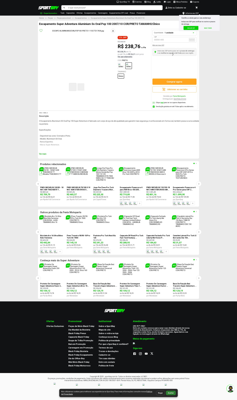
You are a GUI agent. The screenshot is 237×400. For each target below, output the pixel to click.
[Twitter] (153, 354)
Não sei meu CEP (158, 45)
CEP (155, 37)
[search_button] (64, 7)
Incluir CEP (191, 28)
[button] (72, 87)
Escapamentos (90, 13)
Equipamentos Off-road (118, 13)
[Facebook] (136, 354)
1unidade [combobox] (169, 33)
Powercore (141, 13)
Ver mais (42, 154)
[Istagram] (142, 354)
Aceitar (171, 393)
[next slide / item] (172, 54)
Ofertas (80, 13)
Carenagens (103, 13)
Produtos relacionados (53, 164)
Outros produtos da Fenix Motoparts (60, 212)
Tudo (62, 13)
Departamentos (50, 13)
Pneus (132, 13)
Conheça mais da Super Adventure (59, 260)
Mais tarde (208, 28)
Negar (160, 393)
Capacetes (70, 13)
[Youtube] (147, 354)
